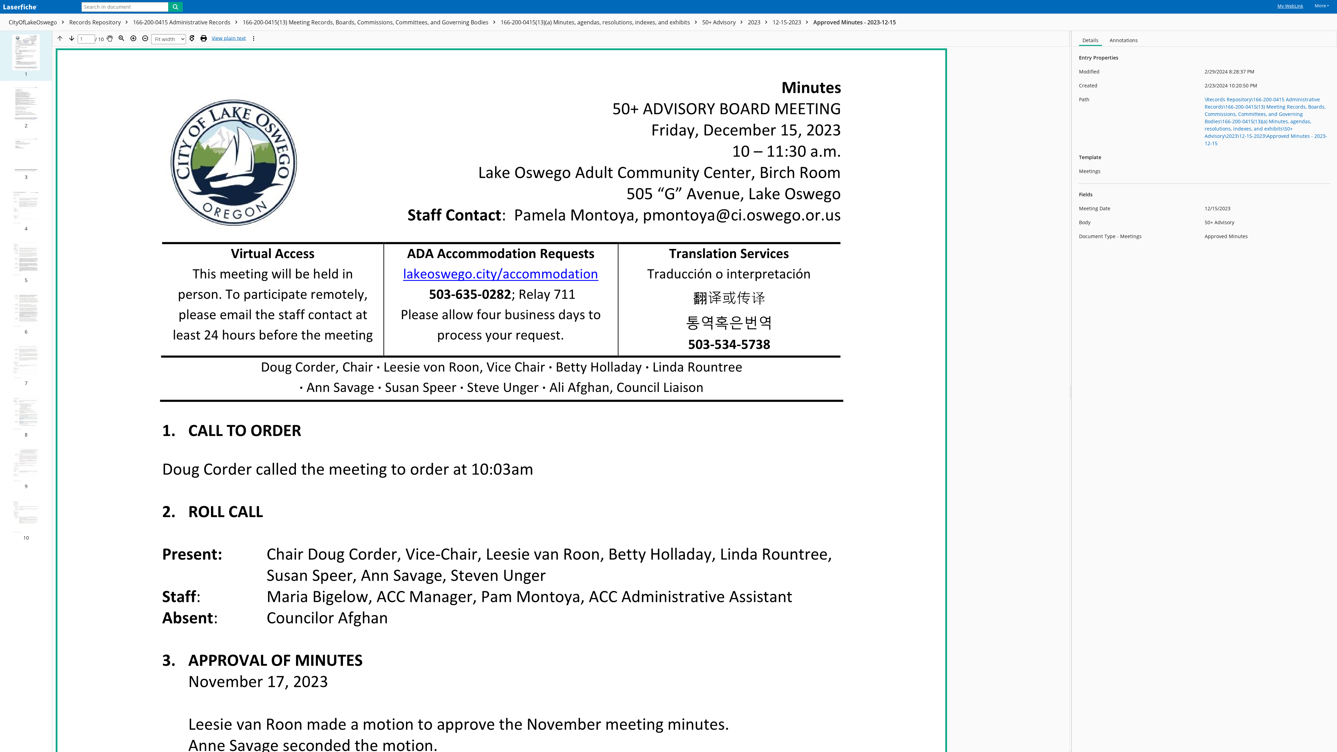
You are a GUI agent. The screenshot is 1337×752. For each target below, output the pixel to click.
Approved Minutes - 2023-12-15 (854, 22)
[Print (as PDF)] (204, 38)
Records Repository (95, 22)
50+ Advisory (719, 22)
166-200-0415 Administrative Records (182, 22)
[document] (1204, 391)
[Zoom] (121, 38)
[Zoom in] (133, 38)
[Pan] (110, 38)
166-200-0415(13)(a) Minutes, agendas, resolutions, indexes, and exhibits (596, 22)
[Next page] (72, 38)
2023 (755, 22)
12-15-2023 (788, 22)
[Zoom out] (145, 38)
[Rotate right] (192, 38)
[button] (26, 56)
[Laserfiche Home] (36, 7)
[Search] (175, 7)
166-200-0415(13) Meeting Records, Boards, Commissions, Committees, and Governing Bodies (366, 22)
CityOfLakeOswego (33, 22)
